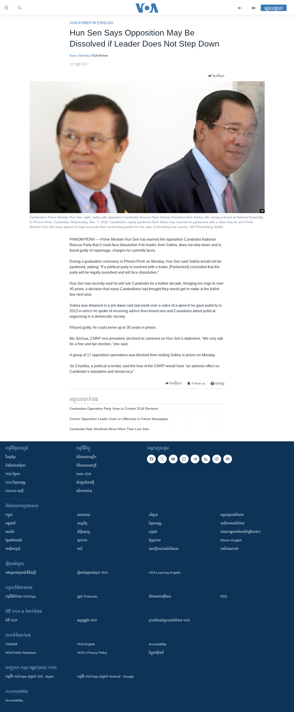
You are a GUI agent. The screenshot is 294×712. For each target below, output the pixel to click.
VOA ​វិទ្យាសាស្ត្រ (15, 482)
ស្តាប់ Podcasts (87, 596)
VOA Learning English (165, 572)
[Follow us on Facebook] (151, 459)
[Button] (216, 76)
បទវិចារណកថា (229, 549)
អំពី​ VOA (11, 620)
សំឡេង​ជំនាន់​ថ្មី (85, 482)
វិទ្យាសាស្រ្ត (155, 523)
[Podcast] (216, 459)
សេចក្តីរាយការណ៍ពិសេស (164, 549)
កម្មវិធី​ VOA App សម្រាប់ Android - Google (105, 676)
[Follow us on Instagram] (184, 459)
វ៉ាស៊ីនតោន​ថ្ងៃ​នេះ (16, 465)
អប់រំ (79, 549)
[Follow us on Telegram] (195, 459)
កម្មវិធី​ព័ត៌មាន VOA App (21, 596)
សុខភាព (82, 540)
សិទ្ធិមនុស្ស (83, 532)
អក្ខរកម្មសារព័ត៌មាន (232, 515)
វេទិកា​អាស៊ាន (84, 491)
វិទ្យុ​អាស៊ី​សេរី (156, 652)
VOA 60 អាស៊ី (14, 491)
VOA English (86, 644)
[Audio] (240, 8)
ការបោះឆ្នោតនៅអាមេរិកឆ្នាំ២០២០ (240, 532)
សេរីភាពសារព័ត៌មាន (232, 523)
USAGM (11, 644)
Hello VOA (83, 474)
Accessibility (157, 644)
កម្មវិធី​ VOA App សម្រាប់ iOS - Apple (30, 676)
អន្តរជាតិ (11, 523)
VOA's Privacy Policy (92, 652)
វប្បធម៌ (153, 532)
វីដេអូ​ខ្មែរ (11, 457)
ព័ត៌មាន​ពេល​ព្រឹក (86, 457)
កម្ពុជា (9, 515)
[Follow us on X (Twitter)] (162, 459)
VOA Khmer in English (91, 23)
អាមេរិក (10, 532)
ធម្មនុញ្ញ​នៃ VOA (87, 620)
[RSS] (205, 459)
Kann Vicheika (80, 55)
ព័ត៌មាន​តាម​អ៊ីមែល (160, 596)
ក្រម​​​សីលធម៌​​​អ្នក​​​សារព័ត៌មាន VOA (169, 620)
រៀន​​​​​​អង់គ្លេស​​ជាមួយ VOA (92, 572)
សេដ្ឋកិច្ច (82, 523)
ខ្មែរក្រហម (155, 540)
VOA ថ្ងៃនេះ (13, 474)
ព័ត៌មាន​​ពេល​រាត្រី (86, 465)
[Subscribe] (227, 459)
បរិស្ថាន (153, 515)
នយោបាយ (83, 515)
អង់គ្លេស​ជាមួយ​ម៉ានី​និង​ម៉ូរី (21, 572)
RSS (223, 596)
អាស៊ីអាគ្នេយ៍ (13, 549)
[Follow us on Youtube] (173, 459)
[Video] (254, 8)
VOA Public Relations (21, 652)
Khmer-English (231, 540)
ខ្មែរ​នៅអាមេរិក (14, 540)
